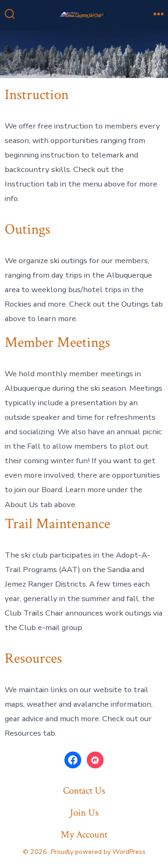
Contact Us (84, 790)
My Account (84, 834)
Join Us (84, 812)
